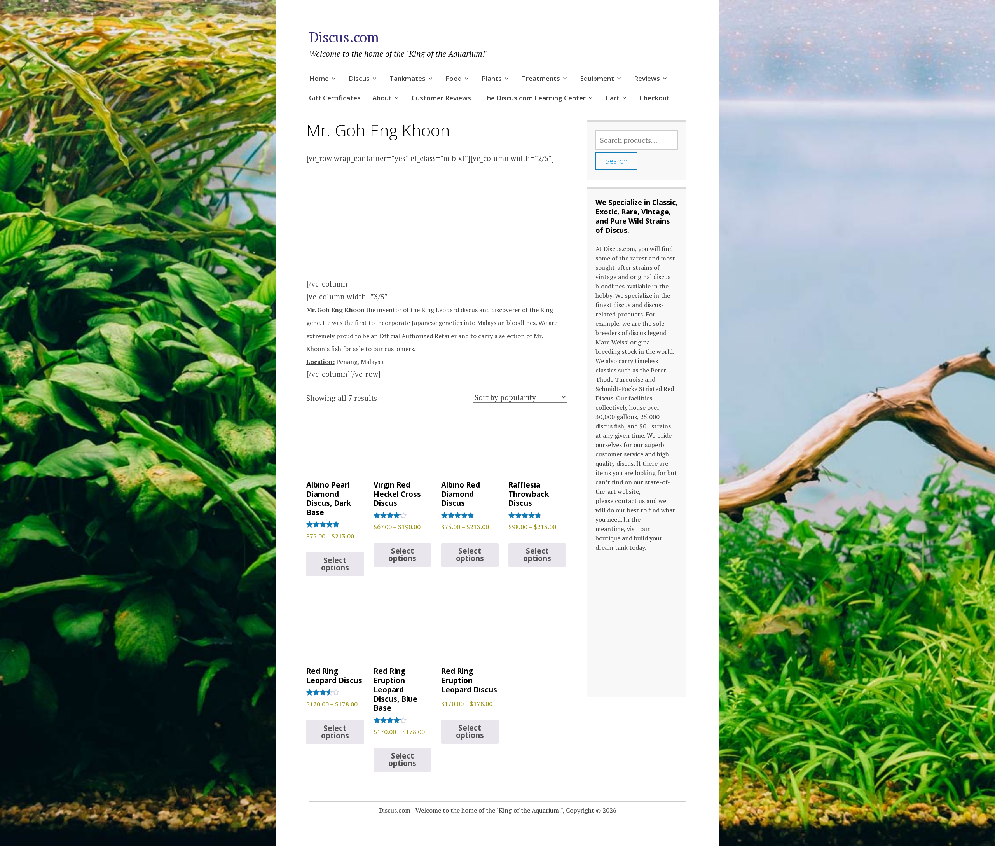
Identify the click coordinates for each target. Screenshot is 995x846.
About (382, 97)
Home (319, 78)
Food (453, 78)
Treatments (541, 78)
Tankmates (407, 78)
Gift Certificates (335, 97)
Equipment (597, 78)
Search (616, 161)
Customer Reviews (441, 97)
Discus (359, 78)
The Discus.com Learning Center (534, 97)
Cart (613, 97)
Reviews (647, 78)
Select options (335, 564)
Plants (492, 78)
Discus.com (344, 37)
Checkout (654, 97)
